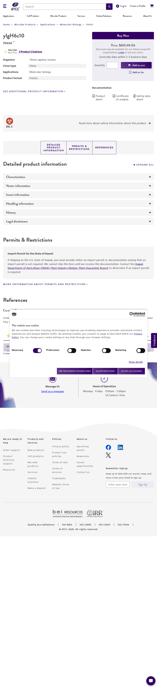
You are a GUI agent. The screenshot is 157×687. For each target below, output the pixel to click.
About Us (147, 16)
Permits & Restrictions (79, 147)
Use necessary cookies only (75, 371)
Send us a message (52, 391)
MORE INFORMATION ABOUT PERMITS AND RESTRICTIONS (44, 284)
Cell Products (33, 16)
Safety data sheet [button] (143, 97)
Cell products (36, 456)
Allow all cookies (131, 371)
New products (36, 450)
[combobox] (64, 6)
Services (81, 16)
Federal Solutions (103, 16)
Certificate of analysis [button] (122, 97)
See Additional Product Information (33, 91)
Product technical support (8, 460)
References (104, 147)
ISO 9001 (67, 524)
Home (6, 24)
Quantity (99, 65)
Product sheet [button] (100, 97)
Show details (136, 362)
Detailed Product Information (53, 147)
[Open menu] (4, 6)
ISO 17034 (123, 524)
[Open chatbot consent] (150, 680)
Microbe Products (58, 16)
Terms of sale (60, 462)
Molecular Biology (71, 24)
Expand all (145, 164)
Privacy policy (60, 446)
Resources (127, 16)
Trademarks (59, 478)
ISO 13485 (85, 524)
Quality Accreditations (41, 524)
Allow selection (105, 371)
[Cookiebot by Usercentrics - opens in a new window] (131, 314)
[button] (109, 6)
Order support (11, 450)
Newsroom (83, 456)
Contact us (83, 472)
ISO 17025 (104, 524)
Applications (8, 16)
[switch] (71, 350)
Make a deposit (37, 488)
